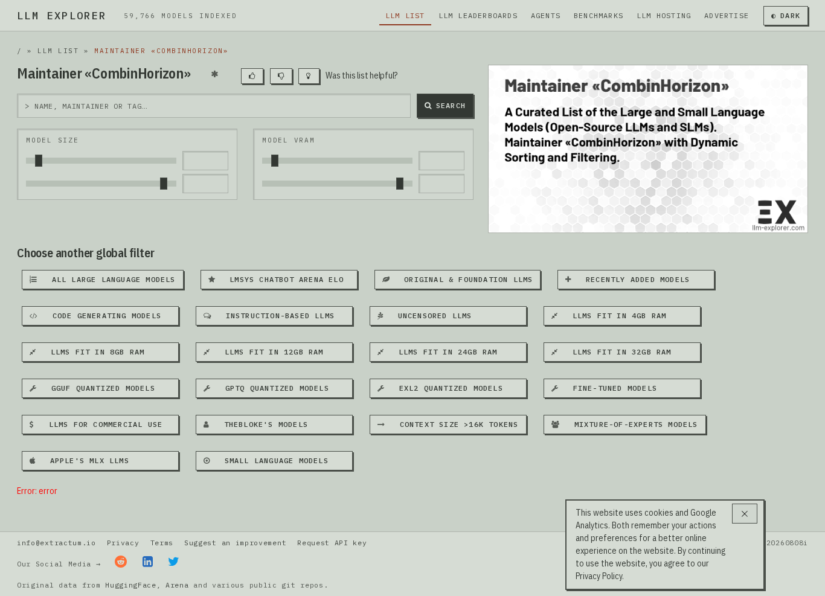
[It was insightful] (308, 76)
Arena (176, 584)
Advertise (726, 15)
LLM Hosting (664, 15)
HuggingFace (130, 584)
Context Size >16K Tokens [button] (454, 424)
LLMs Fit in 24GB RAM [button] (442, 351)
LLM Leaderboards (478, 15)
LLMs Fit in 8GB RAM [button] (92, 351)
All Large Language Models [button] (108, 279)
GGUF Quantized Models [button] (98, 388)
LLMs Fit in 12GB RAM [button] (268, 351)
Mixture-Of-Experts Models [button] (631, 424)
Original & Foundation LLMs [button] (463, 279)
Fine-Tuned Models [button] (610, 388)
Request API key (332, 542)
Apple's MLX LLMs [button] (84, 460)
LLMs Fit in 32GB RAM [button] (616, 351)
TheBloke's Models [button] (261, 424)
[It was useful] (252, 76)
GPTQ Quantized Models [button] (272, 388)
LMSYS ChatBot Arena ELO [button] (282, 279)
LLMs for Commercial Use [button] (100, 424)
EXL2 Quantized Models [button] (446, 388)
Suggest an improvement (235, 542)
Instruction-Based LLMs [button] (275, 315)
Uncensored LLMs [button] (430, 315)
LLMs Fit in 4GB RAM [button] (614, 315)
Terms (161, 542)
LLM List (405, 15)
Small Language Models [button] (271, 460)
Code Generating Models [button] (101, 315)
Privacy (123, 542)
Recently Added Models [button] (633, 279)
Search (451, 105)
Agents (545, 15)
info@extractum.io (56, 542)
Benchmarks (598, 15)
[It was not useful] (281, 76)
